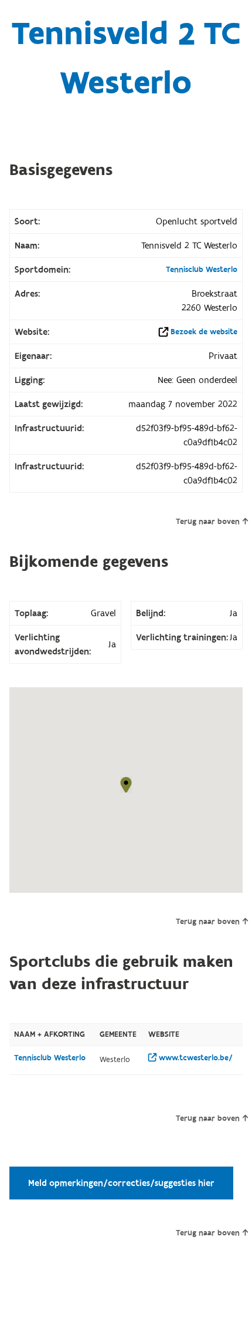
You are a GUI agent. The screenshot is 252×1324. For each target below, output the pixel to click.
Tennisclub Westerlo (201, 269)
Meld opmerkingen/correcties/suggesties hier (121, 1183)
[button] (126, 785)
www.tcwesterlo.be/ (194, 1058)
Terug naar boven (208, 521)
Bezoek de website (204, 332)
